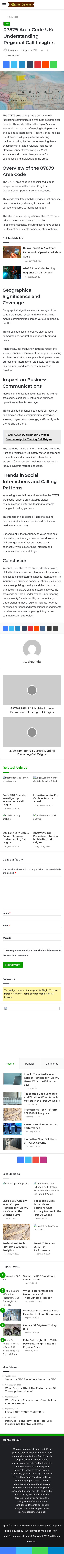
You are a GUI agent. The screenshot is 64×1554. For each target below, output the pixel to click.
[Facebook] (5, 628)
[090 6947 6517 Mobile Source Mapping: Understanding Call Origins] (17, 822)
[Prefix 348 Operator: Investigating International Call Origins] (17, 784)
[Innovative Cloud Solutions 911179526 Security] (12, 1144)
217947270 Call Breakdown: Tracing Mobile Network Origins (45, 837)
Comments (52, 1063)
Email (6, 925)
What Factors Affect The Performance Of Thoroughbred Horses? (38, 1294)
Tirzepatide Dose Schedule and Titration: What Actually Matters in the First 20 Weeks (42, 1097)
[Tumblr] (24, 628)
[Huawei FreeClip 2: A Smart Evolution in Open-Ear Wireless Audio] (12, 252)
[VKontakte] (42, 628)
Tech (16, 16)
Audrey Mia (13, 50)
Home (8, 16)
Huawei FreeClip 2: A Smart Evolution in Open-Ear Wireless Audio (42, 252)
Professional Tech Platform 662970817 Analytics (15, 1247)
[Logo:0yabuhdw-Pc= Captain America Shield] (47, 784)
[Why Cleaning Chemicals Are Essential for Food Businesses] (12, 1315)
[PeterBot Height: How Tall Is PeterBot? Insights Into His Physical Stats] (12, 1347)
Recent (10, 1063)
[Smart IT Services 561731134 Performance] (12, 1129)
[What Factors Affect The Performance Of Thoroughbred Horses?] (12, 1298)
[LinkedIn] (17, 628)
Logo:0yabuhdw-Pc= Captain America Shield (46, 798)
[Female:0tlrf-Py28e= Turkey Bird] (12, 1330)
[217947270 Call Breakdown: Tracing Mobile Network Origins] (47, 822)
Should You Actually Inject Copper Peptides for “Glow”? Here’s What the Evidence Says (15, 1207)
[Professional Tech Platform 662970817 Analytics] (12, 1114)
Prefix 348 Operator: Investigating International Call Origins (15, 800)
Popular (29, 1063)
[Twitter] (11, 628)
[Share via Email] (49, 628)
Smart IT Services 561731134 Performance (44, 1247)
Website (7, 938)
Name (7, 913)
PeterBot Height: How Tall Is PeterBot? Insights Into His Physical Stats (40, 1344)
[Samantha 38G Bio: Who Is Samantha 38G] (12, 1280)
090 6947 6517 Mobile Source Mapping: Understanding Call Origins (16, 837)
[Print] (55, 628)
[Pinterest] (30, 628)
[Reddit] (36, 628)
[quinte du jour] (21, 4)
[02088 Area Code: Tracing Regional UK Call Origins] (12, 272)
